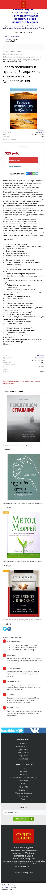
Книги (23, 784)
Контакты (23, 759)
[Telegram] (36, 173)
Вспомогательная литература (23, 777)
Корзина (7, 39)
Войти (7, 36)
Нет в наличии (15, 166)
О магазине (23, 752)
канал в (18, 9)
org (37, 13)
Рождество (23, 787)
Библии (23, 771)
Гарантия (23, 756)
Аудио (23, 768)
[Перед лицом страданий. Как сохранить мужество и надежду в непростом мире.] (23, 418)
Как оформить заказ (23, 746)
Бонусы (23, 774)
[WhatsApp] (33, 173)
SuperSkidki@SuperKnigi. (26, 13)
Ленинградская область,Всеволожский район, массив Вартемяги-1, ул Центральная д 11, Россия (23, 27)
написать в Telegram (25, 22)
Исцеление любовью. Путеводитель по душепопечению (22, 620)
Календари (23, 780)
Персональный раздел (23, 872)
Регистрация (14, 36)
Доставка (24, 749)
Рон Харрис (40, 130)
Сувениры (23, 790)
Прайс (23, 799)
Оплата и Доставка (23, 793)
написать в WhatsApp (25, 15)
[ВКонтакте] (27, 173)
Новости (23, 743)
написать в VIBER (25, 18)
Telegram (28, 9)
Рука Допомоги (39, 132)
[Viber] (30, 173)
